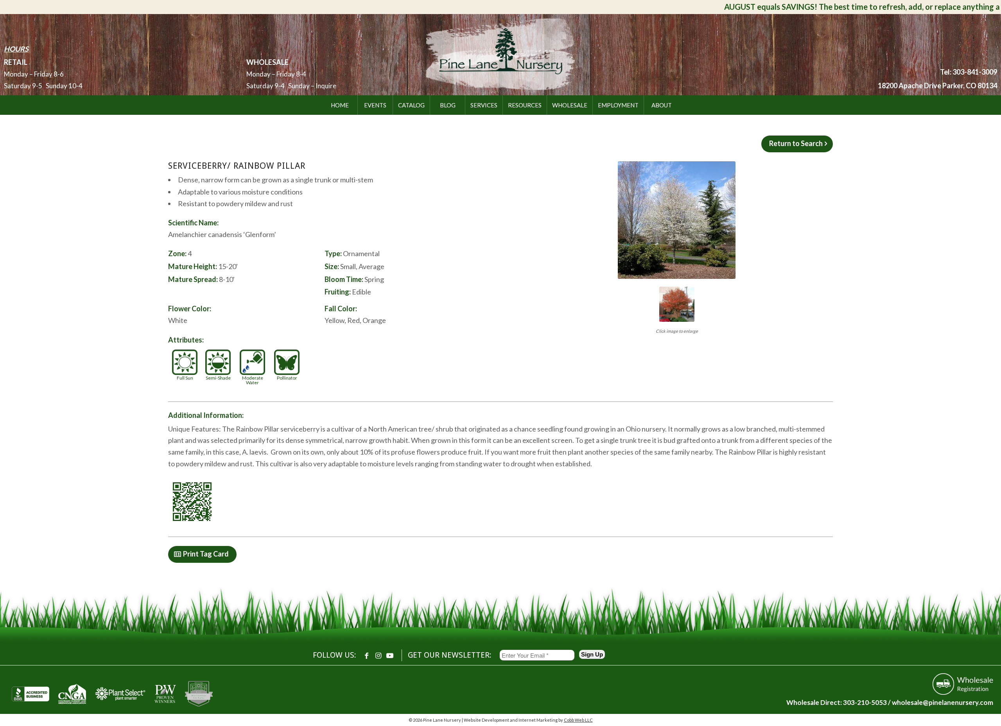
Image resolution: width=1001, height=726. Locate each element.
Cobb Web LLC (578, 719)
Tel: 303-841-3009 (968, 72)
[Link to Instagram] (378, 655)
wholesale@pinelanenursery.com (942, 702)
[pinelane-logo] (500, 53)
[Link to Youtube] (390, 655)
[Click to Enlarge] (677, 220)
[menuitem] (339, 105)
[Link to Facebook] (366, 655)
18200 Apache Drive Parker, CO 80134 (937, 85)
